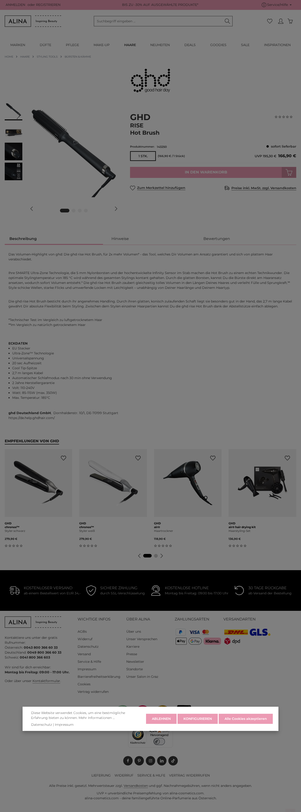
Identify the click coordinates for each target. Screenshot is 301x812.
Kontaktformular (46, 681)
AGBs (82, 631)
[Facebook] (128, 760)
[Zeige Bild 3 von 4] (80, 210)
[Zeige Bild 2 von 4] (73, 210)
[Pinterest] (139, 760)
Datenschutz (88, 646)
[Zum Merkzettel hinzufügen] (63, 458)
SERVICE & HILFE (151, 775)
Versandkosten (136, 786)
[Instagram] (150, 760)
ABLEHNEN (161, 719)
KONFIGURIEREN (197, 719)
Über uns (133, 631)
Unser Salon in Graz (142, 677)
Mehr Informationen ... (97, 718)
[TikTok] (173, 760)
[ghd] (150, 80)
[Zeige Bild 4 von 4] (86, 210)
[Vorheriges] (32, 209)
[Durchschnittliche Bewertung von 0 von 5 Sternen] (285, 117)
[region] (62, 160)
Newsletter (135, 661)
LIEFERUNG (101, 775)
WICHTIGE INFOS (94, 619)
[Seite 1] (147, 555)
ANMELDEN (15, 5)
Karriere (132, 646)
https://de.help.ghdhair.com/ (31, 418)
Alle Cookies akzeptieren (246, 719)
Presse (131, 654)
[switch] (159, 741)
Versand (84, 654)
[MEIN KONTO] (281, 21)
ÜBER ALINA (138, 619)
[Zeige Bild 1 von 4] (64, 210)
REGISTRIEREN (48, 5)
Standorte (134, 669)
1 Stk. (143, 156)
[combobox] (158, 21)
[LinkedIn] (161, 760)
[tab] (54, 239)
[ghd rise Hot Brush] (73, 153)
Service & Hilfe (89, 661)
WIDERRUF (124, 775)
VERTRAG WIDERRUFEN (189, 775)
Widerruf (85, 639)
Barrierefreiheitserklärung (99, 677)
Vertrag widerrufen (93, 692)
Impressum (87, 669)
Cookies (84, 684)
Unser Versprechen (141, 639)
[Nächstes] (116, 209)
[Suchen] (227, 21)
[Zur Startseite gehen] (33, 21)
